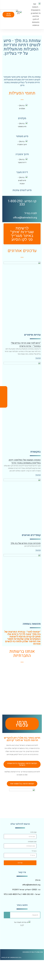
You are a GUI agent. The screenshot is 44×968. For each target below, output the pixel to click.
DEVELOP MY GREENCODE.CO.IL (11, 957)
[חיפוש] (7, 915)
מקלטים (22, 118)
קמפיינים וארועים (31, 535)
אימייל (34, 851)
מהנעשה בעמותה (32, 624)
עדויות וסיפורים (32, 335)
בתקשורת (35, 451)
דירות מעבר (22, 172)
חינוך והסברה (22, 154)
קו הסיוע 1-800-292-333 (22, 203)
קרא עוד (38, 358)
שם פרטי (33, 832)
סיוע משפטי (22, 136)
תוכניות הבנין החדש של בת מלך (25, 543)
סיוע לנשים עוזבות (22, 190)
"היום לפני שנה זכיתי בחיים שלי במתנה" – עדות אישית (26, 344)
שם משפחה (32, 842)
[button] (29, 14)
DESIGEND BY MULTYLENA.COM (33, 952)
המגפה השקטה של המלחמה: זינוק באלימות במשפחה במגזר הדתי (25, 461)
